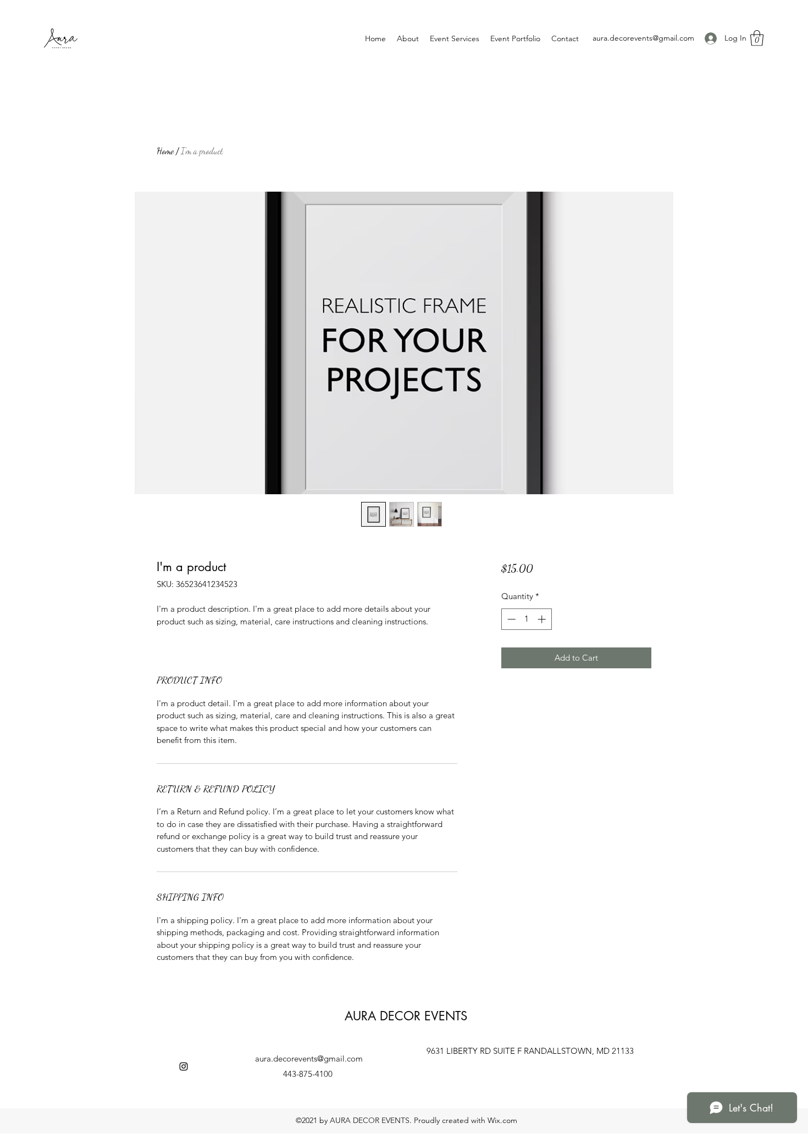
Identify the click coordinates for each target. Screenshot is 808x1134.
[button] (756, 38)
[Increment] (542, 619)
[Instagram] (183, 1066)
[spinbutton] (526, 619)
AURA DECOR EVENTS (406, 1016)
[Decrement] (510, 619)
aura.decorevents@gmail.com (643, 38)
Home (165, 151)
